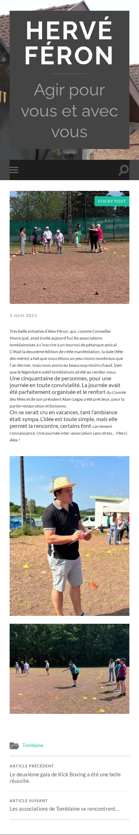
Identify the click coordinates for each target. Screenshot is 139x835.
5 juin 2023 (23, 315)
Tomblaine (32, 745)
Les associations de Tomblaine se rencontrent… (64, 805)
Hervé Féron (69, 43)
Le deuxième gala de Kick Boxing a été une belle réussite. (65, 774)
